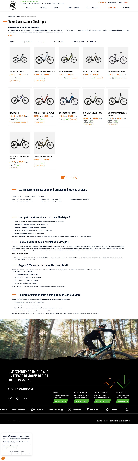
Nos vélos (29, 8)
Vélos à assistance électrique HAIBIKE (51, 201)
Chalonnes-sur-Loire (34, 3)
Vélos (18, 16)
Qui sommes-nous (112, 2)
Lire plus (10, 35)
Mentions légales (114, 421)
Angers (24, 3)
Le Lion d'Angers (46, 3)
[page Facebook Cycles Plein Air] (10, 400)
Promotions (112, 8)
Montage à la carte (73, 8)
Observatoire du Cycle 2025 (104, 248)
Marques (56, 8)
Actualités (99, 421)
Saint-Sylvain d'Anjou (59, 3)
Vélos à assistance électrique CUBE (21, 199)
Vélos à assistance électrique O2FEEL (80, 199)
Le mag (120, 2)
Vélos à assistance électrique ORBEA (51, 199)
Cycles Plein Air (12, 16)
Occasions (126, 8)
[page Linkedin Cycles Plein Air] (25, 400)
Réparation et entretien (93, 8)
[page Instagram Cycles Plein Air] (18, 400)
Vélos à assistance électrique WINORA (22, 201)
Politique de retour (125, 421)
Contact (126, 2)
